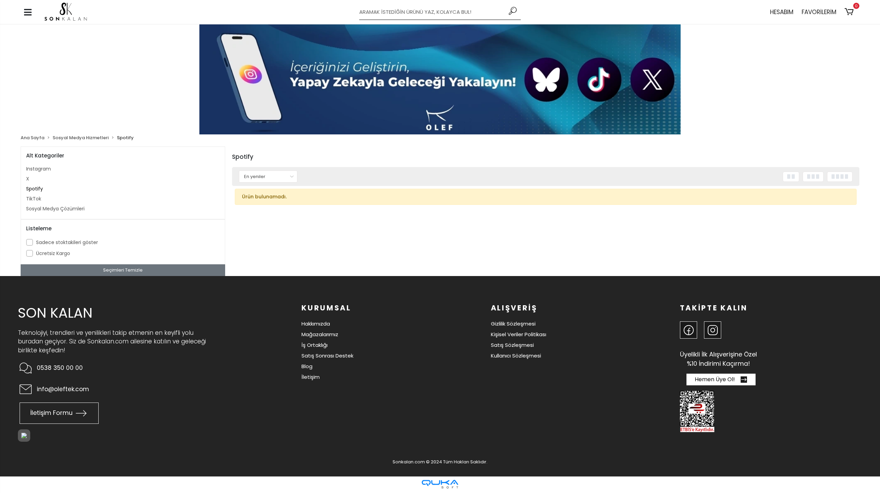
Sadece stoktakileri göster (67, 242)
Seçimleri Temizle (123, 270)
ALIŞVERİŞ (514, 308)
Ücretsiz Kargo (53, 253)
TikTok (33, 198)
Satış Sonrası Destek (327, 355)
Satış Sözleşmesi (512, 345)
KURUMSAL (326, 308)
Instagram (38, 168)
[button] (850, 12)
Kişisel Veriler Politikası (518, 334)
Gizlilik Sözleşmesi (513, 323)
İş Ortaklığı (314, 345)
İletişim (310, 377)
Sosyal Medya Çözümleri (55, 208)
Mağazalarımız (319, 334)
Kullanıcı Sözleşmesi (516, 355)
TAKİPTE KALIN (714, 308)
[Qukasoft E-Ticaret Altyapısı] (440, 484)
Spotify (34, 188)
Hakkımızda (315, 323)
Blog (306, 366)
